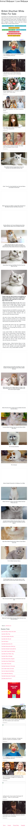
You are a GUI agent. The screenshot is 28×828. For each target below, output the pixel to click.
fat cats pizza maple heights (8, 26)
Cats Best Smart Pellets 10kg (8, 653)
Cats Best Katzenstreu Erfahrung (8, 646)
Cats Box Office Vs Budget (7, 656)
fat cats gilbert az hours (21, 29)
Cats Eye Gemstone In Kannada (8, 666)
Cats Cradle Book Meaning (7, 673)
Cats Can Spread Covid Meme (8, 671)
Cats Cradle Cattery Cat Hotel (8, 668)
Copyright (23, 825)
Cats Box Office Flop (6, 634)
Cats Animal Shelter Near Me (8, 636)
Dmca (4, 825)
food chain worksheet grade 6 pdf (14, 33)
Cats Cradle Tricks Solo (6, 663)
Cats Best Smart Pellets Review (8, 661)
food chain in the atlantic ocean (8, 29)
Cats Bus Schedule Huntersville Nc (9, 648)
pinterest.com (8, 625)
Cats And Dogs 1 (5, 641)
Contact (9, 825)
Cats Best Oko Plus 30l (6, 639)
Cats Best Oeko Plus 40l (7, 678)
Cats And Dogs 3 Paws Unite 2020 (9, 631)
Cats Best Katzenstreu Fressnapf (8, 676)
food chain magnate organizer (14, 35)
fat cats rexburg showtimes (20, 26)
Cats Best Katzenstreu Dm (7, 644)
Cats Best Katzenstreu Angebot (8, 658)
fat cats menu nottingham (14, 31)
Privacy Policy (16, 825)
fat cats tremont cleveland (14, 27)
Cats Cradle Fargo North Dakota (8, 651)
